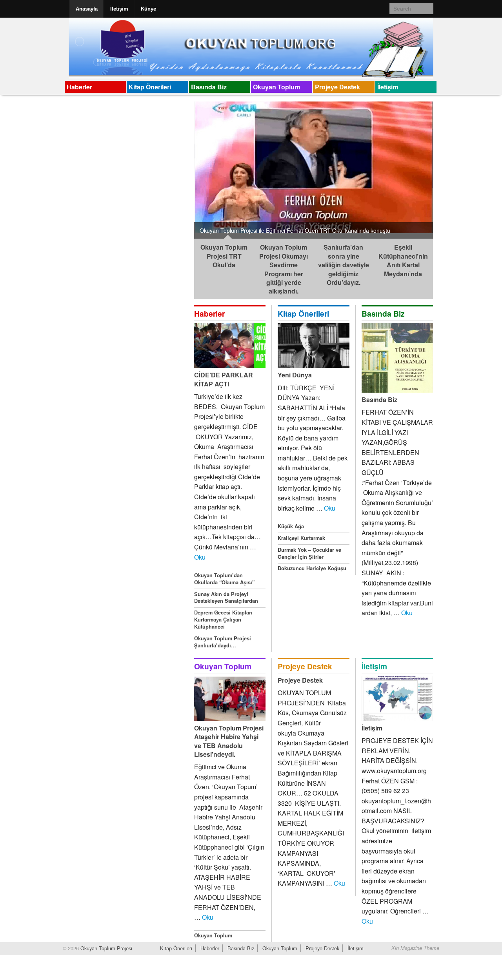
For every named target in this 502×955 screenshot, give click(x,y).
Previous (186, 168)
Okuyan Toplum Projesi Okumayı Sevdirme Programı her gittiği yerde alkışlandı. (283, 269)
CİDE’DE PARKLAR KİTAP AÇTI (223, 379)
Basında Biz (209, 86)
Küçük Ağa (291, 526)
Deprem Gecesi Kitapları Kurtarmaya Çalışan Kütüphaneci (223, 619)
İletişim (119, 9)
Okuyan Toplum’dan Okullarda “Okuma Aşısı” (224, 579)
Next (441, 168)
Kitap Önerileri (150, 86)
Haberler (79, 86)
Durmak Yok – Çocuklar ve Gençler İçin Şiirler (309, 553)
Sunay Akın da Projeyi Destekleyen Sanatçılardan (226, 598)
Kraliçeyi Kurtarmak (301, 538)
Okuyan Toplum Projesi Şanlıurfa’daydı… (222, 642)
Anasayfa (87, 9)
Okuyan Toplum (276, 86)
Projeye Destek (337, 86)
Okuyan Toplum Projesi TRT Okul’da (223, 256)
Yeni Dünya (295, 374)
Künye (148, 9)
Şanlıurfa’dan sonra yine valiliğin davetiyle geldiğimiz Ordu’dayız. (343, 265)
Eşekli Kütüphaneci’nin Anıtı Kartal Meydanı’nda (403, 260)
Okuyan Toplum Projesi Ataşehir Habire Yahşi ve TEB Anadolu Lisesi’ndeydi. (229, 741)
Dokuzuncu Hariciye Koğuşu (312, 568)
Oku (200, 557)
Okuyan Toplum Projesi (105, 948)
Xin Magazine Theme (415, 947)
